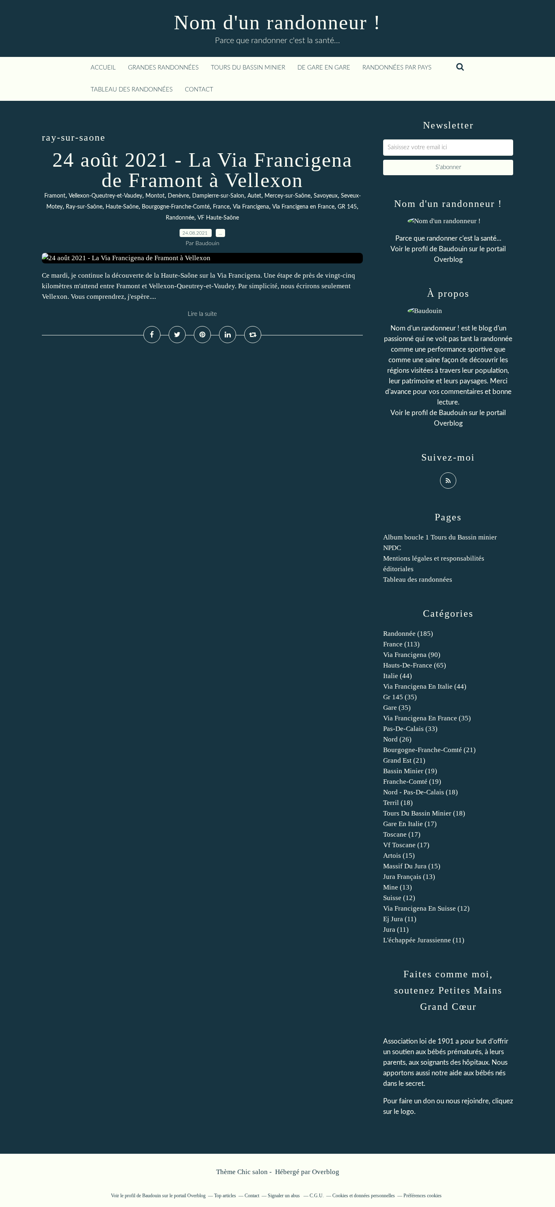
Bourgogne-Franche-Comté (176, 207)
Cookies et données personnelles (363, 1195)
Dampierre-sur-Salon (218, 196)
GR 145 (347, 207)
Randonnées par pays (396, 68)
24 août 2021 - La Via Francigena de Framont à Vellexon (202, 169)
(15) (399, 855)
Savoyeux (326, 196)
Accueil (103, 68)
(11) (399, 919)
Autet (254, 196)
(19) (410, 771)
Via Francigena (251, 207)
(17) (410, 824)
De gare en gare (323, 68)
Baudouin (453, 249)
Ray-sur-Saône (84, 207)
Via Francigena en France (303, 207)
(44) (397, 676)
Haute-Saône (122, 207)
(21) (429, 750)
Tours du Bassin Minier (248, 68)
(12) (399, 898)
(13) (409, 877)
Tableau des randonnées (132, 90)
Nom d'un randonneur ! (277, 22)
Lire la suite (202, 314)
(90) (411, 655)
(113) (401, 644)
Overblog (325, 1172)
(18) (420, 792)
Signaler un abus (284, 1195)
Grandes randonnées (163, 68)
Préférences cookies (422, 1195)
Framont (54, 196)
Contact (199, 90)
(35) (400, 697)
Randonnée (180, 218)
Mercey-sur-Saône (287, 196)
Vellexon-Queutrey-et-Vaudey (105, 196)
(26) (397, 739)
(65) (414, 665)
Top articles (225, 1195)
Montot (155, 196)
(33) (410, 729)
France (221, 207)
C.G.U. (317, 1195)
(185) (408, 633)
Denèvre (178, 196)
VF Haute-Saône (218, 218)
